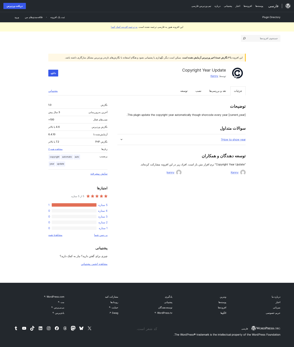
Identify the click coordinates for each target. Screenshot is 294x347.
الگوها (223, 312)
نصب (198, 90)
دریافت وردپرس (15, 5)
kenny (170, 172)
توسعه (183, 90)
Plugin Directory (271, 17)
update (60, 164)
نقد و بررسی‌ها (217, 90)
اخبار (278, 302)
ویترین (223, 296)
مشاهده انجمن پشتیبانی (94, 264)
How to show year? (233, 139)
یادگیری (168, 296)
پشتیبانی (53, 90)
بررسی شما (101, 235)
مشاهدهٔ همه (55, 235)
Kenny (214, 76)
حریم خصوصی (273, 312)
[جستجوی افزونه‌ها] (244, 38)
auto (77, 157)
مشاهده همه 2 (55, 149)
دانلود (53, 73)
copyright (54, 157)
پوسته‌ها (222, 302)
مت (61, 302)
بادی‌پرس (58, 312)
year (52, 164)
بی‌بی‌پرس (57, 307)
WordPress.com (54, 296)
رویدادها (114, 302)
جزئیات (238, 90)
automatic (67, 157)
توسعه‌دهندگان (165, 307)
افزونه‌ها (222, 307)
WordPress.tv (163, 312)
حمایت (113, 307)
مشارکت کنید (111, 296)
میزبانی (276, 307)
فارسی (244, 328)
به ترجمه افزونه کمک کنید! (124, 26)
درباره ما (276, 296)
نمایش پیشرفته (99, 173)
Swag (113, 312)
